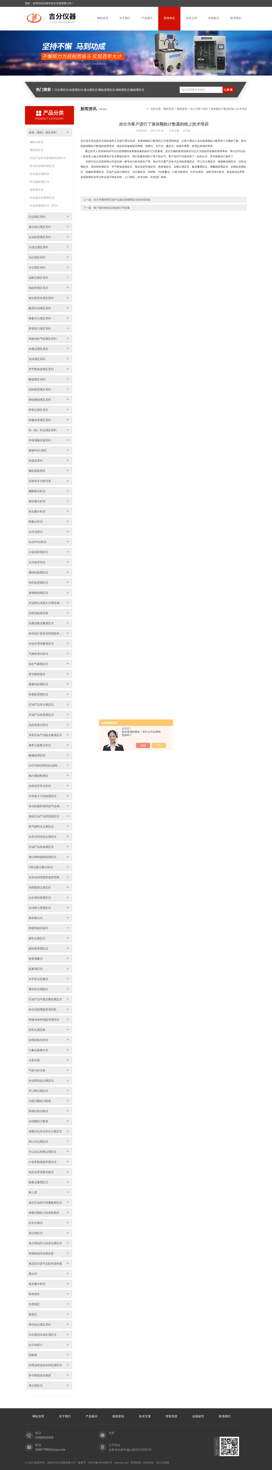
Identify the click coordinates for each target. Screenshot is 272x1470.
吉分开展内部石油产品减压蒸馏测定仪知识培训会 (122, 199)
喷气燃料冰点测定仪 (41, 826)
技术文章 (191, 18)
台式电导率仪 (37, 562)
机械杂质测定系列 (40, 420)
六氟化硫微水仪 (38, 1050)
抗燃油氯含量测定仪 (41, 623)
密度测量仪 (36, 958)
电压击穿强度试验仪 (41, 1172)
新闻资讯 (169, 18)
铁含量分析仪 (37, 511)
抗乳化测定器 (37, 1029)
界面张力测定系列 (40, 328)
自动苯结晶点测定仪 (41, 1080)
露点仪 (33, 1273)
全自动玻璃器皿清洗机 (42, 1009)
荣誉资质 (171, 1416)
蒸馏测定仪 (36, 189)
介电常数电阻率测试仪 (42, 1161)
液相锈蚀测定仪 (38, 592)
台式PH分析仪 (37, 541)
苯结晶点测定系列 (40, 1324)
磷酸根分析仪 (37, 491)
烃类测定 (34, 1294)
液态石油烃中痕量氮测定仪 (45, 1202)
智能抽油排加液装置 (41, 1253)
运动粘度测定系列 (40, 237)
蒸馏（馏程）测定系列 (42, 132)
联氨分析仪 (36, 521)
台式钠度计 (36, 1344)
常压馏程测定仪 (39, 181)
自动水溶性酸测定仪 (41, 643)
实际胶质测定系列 (40, 389)
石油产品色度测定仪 (41, 714)
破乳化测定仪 (37, 938)
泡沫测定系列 (37, 359)
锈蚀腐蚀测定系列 (40, 399)
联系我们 (235, 18)
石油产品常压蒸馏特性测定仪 (48, 157)
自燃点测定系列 (38, 348)
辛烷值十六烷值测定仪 (42, 796)
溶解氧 (33, 1355)
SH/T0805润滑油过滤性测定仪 (47, 765)
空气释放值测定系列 (41, 369)
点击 (67, 132)
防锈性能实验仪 (38, 928)
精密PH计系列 (37, 450)
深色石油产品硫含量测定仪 (45, 735)
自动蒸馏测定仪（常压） (45, 205)
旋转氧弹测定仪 (38, 948)
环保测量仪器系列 (40, 440)
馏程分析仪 (36, 142)
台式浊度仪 (36, 531)
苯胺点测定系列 (38, 409)
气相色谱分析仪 (38, 653)
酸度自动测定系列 (40, 308)
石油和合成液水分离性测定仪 (47, 602)
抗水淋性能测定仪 (40, 897)
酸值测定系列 (37, 379)
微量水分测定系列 (40, 318)
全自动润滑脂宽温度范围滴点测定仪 (50, 877)
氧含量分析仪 (37, 1283)
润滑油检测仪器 (38, 613)
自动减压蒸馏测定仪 (42, 197)
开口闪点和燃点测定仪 (42, 1151)
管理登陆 (136, 1462)
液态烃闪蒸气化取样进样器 (45, 1263)
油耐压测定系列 (38, 277)
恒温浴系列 (36, 460)
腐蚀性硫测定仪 (38, 572)
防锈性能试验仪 (38, 1111)
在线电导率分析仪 (40, 785)
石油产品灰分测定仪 (41, 704)
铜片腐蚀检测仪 (38, 775)
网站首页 (102, 18)
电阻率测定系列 (38, 287)
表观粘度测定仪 (38, 694)
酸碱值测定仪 (37, 755)
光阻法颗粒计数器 (40, 1100)
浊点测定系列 (37, 257)
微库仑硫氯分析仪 (40, 745)
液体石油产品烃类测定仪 (44, 816)
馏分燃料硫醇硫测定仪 (42, 857)
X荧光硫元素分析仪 (41, 867)
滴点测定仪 (36, 1233)
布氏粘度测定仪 (38, 582)
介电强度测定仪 (38, 552)
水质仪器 (34, 1060)
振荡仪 (33, 1314)
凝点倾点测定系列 (40, 226)
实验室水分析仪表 (40, 480)
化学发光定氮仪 (38, 978)
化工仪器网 (162, 1462)
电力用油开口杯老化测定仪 (45, 1243)
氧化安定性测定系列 (41, 298)
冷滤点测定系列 (38, 247)
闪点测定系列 (37, 216)
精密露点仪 (36, 918)
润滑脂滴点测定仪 (40, 887)
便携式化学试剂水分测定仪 (45, 1131)
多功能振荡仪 (37, 674)
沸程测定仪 (36, 150)
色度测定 (34, 1304)
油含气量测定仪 (38, 663)
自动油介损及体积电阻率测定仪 (48, 633)
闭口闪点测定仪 (38, 1141)
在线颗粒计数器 (38, 1121)
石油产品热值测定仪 (41, 846)
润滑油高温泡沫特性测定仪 (45, 1365)
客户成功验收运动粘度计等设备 (112, 207)
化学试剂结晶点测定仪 (42, 836)
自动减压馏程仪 (39, 173)
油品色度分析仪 (38, 724)
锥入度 (33, 1192)
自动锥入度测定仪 (40, 907)
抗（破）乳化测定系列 (42, 430)
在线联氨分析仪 (38, 1039)
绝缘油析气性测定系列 (42, 338)
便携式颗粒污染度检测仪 (44, 1212)
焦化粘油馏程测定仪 (42, 165)
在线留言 (213, 18)
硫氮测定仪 (36, 968)
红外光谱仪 (36, 1222)
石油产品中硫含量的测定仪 (45, 999)
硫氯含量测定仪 (38, 1182)
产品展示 (147, 18)
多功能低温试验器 (40, 1375)
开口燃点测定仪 (38, 1090)
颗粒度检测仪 (37, 470)
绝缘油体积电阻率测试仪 (44, 1019)
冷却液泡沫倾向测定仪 (42, 1334)
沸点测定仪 (36, 1385)
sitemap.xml (121, 1462)
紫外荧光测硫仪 (38, 989)
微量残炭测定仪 (38, 684)
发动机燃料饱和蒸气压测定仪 (47, 806)
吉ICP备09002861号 (100, 1462)
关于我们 (124, 18)
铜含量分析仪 (37, 501)
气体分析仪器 (37, 1070)
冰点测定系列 (37, 267)
